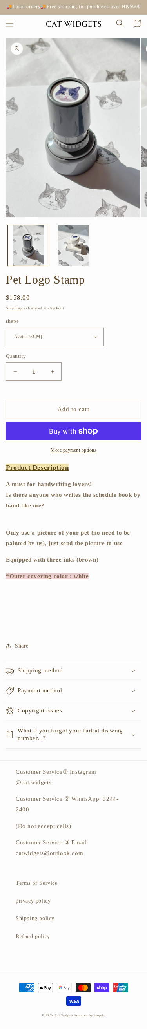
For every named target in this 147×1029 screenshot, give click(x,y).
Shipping (14, 308)
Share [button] (22, 646)
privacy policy (33, 901)
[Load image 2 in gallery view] (73, 245)
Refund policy (33, 936)
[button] (9, 23)
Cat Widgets (64, 1015)
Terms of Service (37, 883)
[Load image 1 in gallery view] (28, 245)
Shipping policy (35, 918)
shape (12, 321)
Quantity (16, 356)
